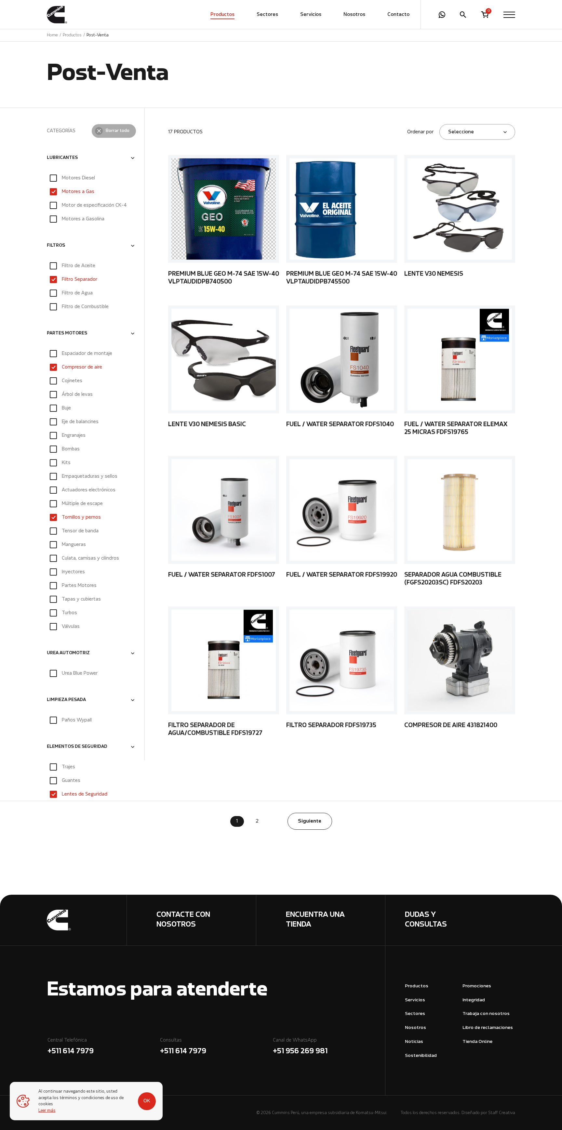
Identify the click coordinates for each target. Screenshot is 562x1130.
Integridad (473, 1000)
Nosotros (354, 14)
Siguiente (309, 821)
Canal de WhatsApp (300, 1046)
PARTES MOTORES (67, 333)
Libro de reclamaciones (487, 1028)
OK (146, 1101)
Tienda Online (477, 1042)
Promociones (476, 986)
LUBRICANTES (62, 158)
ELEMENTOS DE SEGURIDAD (77, 747)
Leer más (47, 1111)
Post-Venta (98, 35)
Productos (222, 14)
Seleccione (461, 132)
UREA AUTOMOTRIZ (68, 653)
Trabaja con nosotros (486, 1014)
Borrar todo (117, 131)
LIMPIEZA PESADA (66, 700)
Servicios (310, 14)
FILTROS (56, 246)
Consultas (183, 1046)
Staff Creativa (501, 1113)
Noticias (414, 1042)
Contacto (398, 14)
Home (52, 35)
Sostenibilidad (421, 1056)
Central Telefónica (70, 1046)
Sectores (267, 14)
